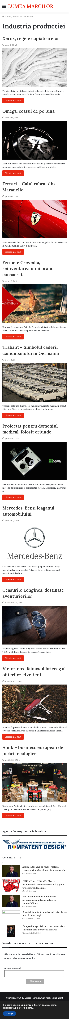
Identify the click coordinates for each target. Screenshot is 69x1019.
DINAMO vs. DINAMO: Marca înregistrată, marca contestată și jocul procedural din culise (43, 884)
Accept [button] (9, 1014)
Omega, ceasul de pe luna (28, 111)
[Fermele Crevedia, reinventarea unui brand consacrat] (34, 303)
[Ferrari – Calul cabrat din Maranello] (34, 219)
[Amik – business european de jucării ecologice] (34, 782)
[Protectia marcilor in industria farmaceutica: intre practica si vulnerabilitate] (11, 901)
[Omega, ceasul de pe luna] (34, 140)
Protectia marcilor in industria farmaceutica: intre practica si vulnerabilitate (39, 900)
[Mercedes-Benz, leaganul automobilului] (34, 543)
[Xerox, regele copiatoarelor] (34, 67)
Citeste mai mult (13, 100)
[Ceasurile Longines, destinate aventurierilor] (34, 625)
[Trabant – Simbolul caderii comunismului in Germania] (34, 382)
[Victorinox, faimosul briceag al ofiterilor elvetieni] (34, 704)
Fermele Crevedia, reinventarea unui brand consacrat (28, 268)
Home (7, 16)
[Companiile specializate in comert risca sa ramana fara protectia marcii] (11, 931)
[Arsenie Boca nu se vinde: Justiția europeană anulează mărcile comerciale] (11, 871)
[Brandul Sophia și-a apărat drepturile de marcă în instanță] (11, 916)
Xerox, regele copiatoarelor (30, 38)
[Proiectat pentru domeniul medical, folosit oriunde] (34, 461)
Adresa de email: (13, 968)
